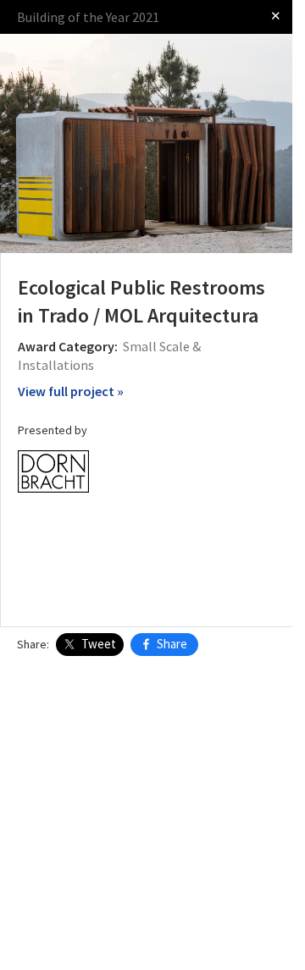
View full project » (71, 391)
